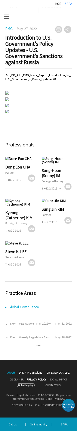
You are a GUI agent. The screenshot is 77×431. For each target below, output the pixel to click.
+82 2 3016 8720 (18, 180)
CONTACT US (53, 385)
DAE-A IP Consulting (30, 372)
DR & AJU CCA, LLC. (58, 372)
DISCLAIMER (17, 379)
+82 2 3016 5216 (54, 188)
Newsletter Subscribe (68, 405)
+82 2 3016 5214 (54, 222)
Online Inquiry (38, 424)
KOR (58, 3)
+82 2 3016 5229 (18, 264)
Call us (13, 424)
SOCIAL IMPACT (58, 379)
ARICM (11, 372)
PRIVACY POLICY (36, 379)
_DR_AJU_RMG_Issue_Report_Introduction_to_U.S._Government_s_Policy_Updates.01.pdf (38, 77)
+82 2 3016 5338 (18, 230)
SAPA (68, 3)
